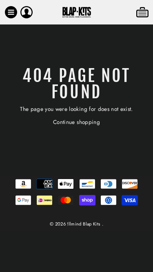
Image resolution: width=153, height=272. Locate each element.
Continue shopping (76, 122)
